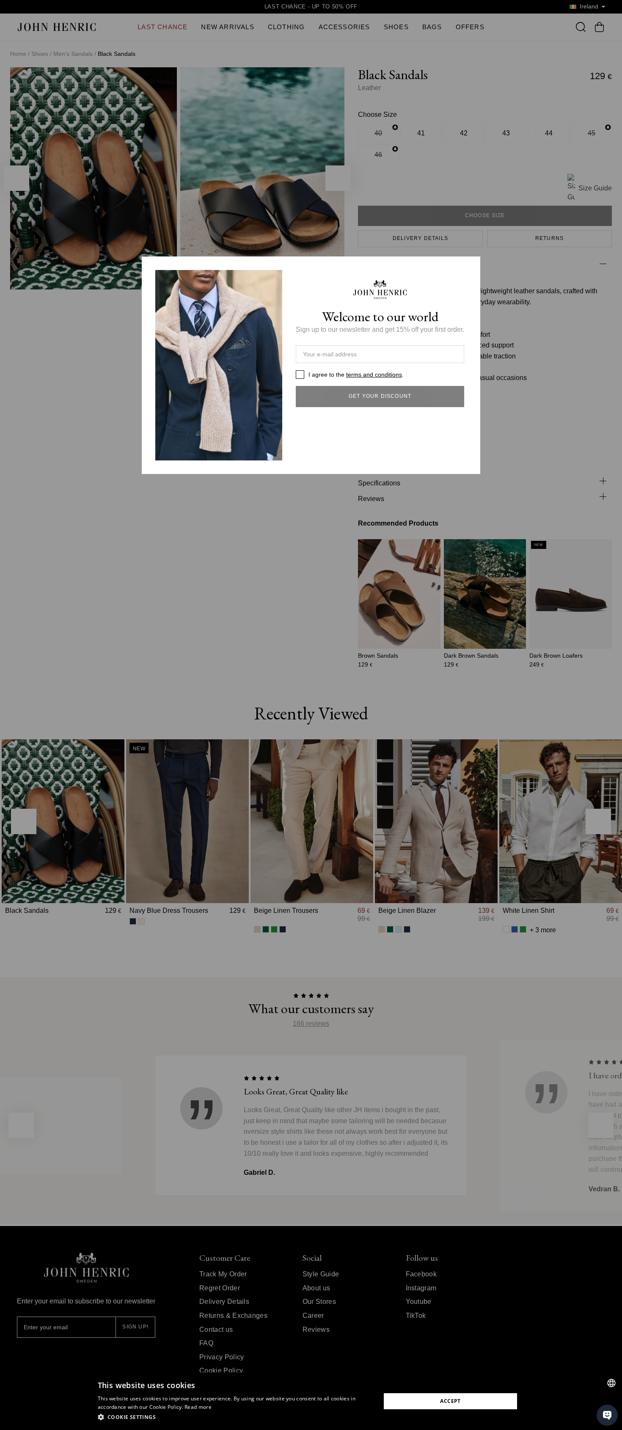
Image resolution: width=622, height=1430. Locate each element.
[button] (235, 1417)
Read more (198, 1407)
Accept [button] (450, 1401)
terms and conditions (374, 374)
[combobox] (611, 1383)
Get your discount (380, 396)
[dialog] (311, 1401)
